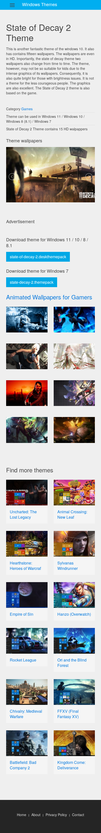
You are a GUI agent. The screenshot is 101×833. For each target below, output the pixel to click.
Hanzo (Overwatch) (74, 614)
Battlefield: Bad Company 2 (23, 765)
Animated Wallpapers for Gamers (49, 297)
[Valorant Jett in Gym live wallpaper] (27, 356)
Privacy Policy (56, 814)
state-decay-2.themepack (31, 282)
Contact (78, 814)
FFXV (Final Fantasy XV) (68, 713)
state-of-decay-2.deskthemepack (38, 256)
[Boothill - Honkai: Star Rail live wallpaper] (74, 393)
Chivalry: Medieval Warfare (26, 713)
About (35, 814)
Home (21, 814)
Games (27, 108)
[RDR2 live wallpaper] (27, 393)
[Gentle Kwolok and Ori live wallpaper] (74, 430)
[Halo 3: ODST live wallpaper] (27, 319)
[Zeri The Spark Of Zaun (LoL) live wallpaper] (27, 430)
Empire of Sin (21, 614)
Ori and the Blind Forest (72, 662)
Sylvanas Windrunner (67, 565)
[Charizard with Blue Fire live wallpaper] (74, 319)
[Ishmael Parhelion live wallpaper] (74, 356)
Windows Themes (39, 4)
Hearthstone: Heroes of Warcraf (25, 565)
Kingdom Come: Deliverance (71, 765)
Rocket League (23, 660)
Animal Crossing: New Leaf (72, 514)
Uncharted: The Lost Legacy (23, 514)
